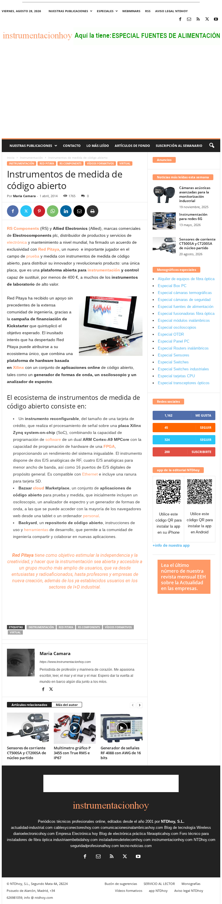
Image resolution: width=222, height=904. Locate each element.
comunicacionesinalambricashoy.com (132, 827)
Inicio (10, 158)
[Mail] (189, 19)
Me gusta (203, 415)
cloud (38, 488)
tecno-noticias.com (136, 846)
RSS (148, 11)
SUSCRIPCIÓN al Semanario (179, 145)
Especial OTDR (171, 334)
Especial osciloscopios (177, 327)
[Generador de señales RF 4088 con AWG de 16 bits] (122, 728)
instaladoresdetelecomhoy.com (125, 840)
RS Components (71, 163)
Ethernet (90, 474)
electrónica (17, 242)
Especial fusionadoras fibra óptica (186, 313)
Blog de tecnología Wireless (187, 827)
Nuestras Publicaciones (31, 145)
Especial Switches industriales (183, 369)
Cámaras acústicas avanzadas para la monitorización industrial (194, 194)
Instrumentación (31, 158)
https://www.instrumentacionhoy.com (65, 661)
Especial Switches (173, 362)
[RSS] (198, 19)
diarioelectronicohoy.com (34, 833)
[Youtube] (215, 19)
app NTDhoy (158, 890)
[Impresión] (92, 211)
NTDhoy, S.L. (172, 821)
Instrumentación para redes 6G (193, 216)
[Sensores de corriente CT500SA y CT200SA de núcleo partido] (28, 728)
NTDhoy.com (204, 840)
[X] (207, 19)
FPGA (109, 446)
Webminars (131, 11)
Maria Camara (24, 196)
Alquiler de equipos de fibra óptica (186, 279)
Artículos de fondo (132, 145)
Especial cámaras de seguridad (184, 299)
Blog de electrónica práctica (122, 833)
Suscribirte (201, 452)
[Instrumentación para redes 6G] (164, 221)
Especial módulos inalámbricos (184, 320)
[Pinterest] (39, 211)
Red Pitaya (47, 163)
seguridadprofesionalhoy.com (94, 846)
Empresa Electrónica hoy (77, 833)
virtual (124, 163)
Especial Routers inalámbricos (183, 348)
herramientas (36, 529)
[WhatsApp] (52, 211)
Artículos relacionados (29, 705)
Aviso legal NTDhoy (171, 11)
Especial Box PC (172, 286)
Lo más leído (97, 145)
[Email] (79, 211)
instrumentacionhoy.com (172, 840)
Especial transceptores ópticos (184, 383)
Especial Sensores (173, 355)
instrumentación (104, 270)
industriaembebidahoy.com (75, 840)
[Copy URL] (106, 211)
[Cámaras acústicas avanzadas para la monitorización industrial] (164, 194)
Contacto (72, 145)
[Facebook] (180, 19)
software (53, 439)
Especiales (105, 11)
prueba (32, 256)
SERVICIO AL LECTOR (159, 883)
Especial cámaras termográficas (185, 293)
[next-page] (140, 705)
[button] (211, 145)
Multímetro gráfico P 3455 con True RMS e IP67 (72, 752)
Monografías (191, 883)
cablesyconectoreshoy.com (76, 827)
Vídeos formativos (100, 163)
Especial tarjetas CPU (176, 376)
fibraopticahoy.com (162, 833)
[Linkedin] (66, 211)
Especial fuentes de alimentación (185, 306)
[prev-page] (133, 705)
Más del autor (67, 705)
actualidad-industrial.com (32, 827)
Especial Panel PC (173, 341)
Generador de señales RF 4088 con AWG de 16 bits (121, 752)
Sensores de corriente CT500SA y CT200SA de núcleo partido (26, 752)
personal (91, 515)
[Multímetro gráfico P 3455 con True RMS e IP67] (75, 728)
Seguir (205, 427)
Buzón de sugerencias (121, 883)
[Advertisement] (111, 94)
